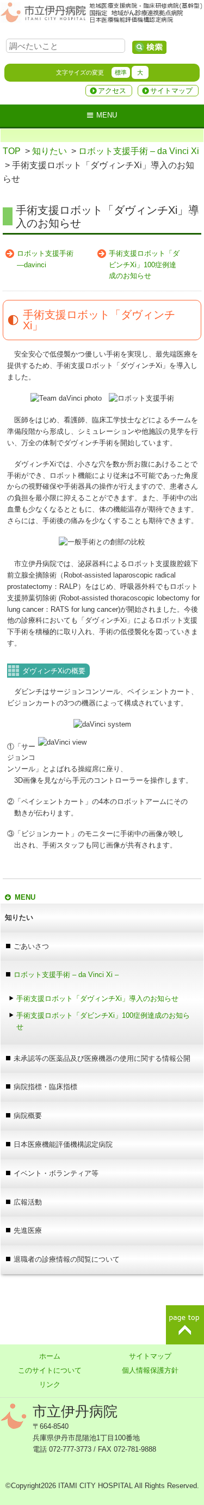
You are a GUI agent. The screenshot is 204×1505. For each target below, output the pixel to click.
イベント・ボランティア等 (56, 1173)
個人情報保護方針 (150, 1370)
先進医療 (28, 1230)
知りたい (49, 151)
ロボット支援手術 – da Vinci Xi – (66, 974)
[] (149, 47)
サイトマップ (171, 91)
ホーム (49, 1356)
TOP (12, 151)
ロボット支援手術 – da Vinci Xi (138, 151)
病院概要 (28, 1115)
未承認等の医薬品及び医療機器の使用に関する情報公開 (102, 1058)
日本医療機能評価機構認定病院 (63, 1144)
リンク (49, 1384)
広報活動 (28, 1202)
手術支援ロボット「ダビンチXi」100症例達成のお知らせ (144, 264)
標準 (121, 72)
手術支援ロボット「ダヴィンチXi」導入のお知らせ (97, 998)
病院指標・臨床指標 (45, 1087)
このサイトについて (50, 1370)
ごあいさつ (31, 946)
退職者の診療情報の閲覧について (67, 1259)
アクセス (112, 91)
